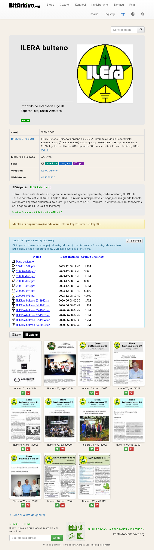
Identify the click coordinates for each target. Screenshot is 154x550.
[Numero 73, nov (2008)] (94, 419)
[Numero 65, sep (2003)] (60, 363)
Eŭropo (78, 163)
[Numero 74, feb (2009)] (128, 419)
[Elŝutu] (28, 393)
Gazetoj (64, 4)
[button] (123, 14)
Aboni (56, 537)
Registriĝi (109, 14)
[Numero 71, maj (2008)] (25, 419)
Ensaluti (93, 14)
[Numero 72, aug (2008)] (60, 419)
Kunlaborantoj (100, 4)
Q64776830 (48, 177)
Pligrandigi (135, 240)
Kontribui (80, 4)
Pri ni (132, 4)
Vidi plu (45, 150)
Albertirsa (51, 163)
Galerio (33, 334)
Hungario (66, 163)
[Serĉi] (141, 29)
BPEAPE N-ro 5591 (22, 138)
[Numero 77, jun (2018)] (94, 475)
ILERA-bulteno (49, 170)
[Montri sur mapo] (42, 163)
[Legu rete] (23, 393)
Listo (17, 334)
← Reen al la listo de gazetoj (27, 514)
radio (25, 120)
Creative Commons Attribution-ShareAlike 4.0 (37, 212)
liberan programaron (100, 545)
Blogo (50, 4)
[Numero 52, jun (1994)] (25, 363)
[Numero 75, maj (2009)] (25, 475)
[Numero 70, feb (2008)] (128, 363)
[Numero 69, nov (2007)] (94, 363)
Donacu (119, 4)
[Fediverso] (142, 14)
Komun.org (77, 545)
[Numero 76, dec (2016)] (60, 475)
